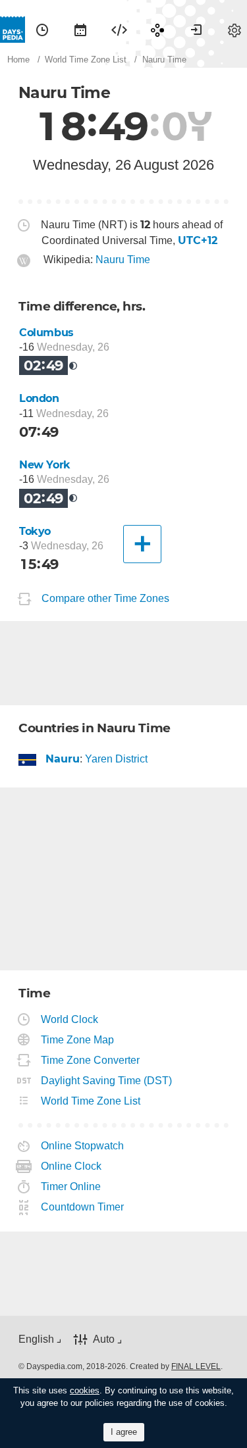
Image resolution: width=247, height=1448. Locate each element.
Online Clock (71, 1166)
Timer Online (71, 1186)
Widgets (119, 29)
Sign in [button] (196, 29)
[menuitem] (42, 29)
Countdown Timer (82, 1206)
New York (44, 465)
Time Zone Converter (90, 1060)
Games (157, 29)
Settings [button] (234, 29)
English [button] (36, 1339)
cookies (84, 1390)
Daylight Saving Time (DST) (106, 1080)
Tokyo (35, 531)
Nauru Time (123, 259)
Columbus (46, 332)
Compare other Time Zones (105, 598)
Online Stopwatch (82, 1145)
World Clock (69, 1019)
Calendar (80, 29)
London (39, 398)
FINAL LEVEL (196, 1366)
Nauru (63, 759)
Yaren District (116, 758)
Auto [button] (104, 1339)
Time (42, 29)
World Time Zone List (90, 1101)
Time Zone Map (77, 1039)
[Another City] (142, 544)
